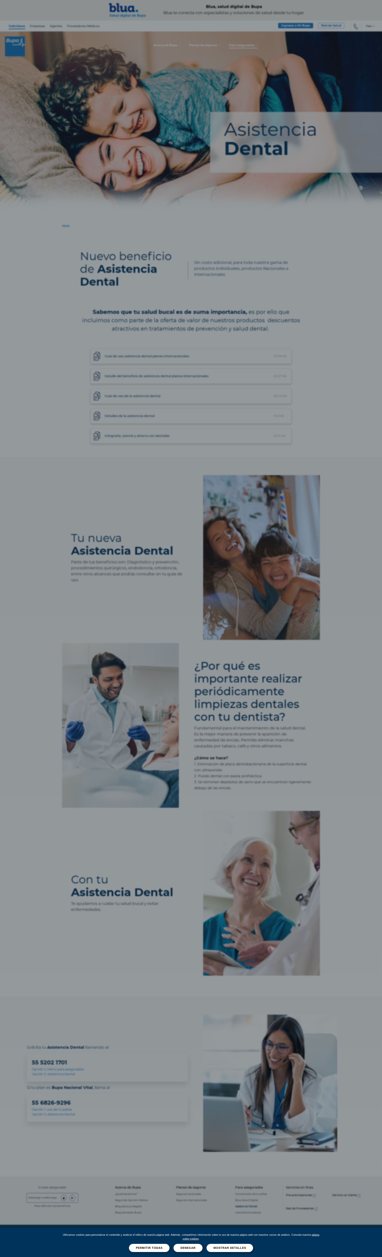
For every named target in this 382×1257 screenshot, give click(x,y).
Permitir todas (149, 1247)
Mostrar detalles (229, 1247)
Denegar (188, 1247)
